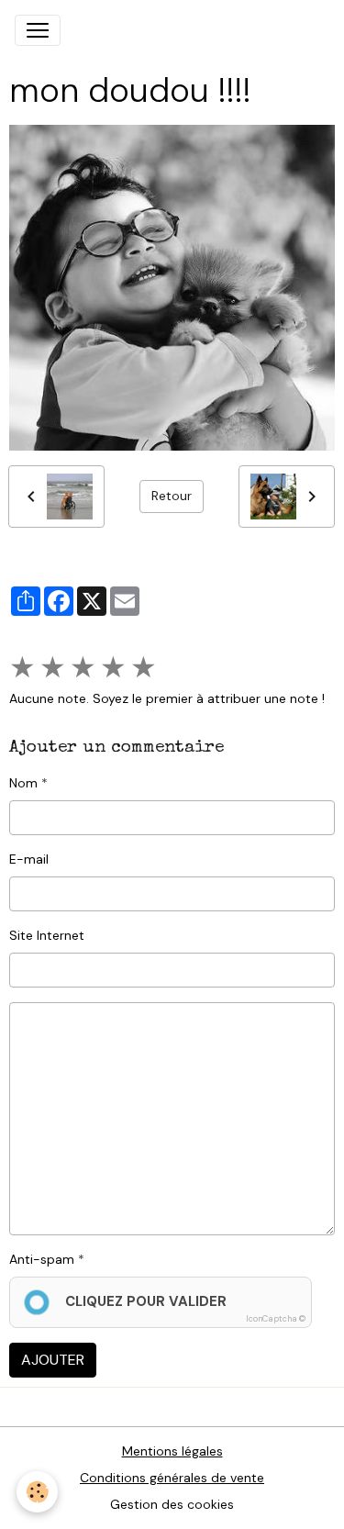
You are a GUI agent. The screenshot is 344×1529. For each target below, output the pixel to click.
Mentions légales (172, 1451)
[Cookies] (37, 1491)
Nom (23, 783)
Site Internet (46, 935)
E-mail (29, 859)
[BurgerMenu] (38, 30)
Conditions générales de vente (172, 1477)
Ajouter (52, 1359)
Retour (171, 495)
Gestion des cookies (172, 1504)
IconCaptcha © (275, 1318)
